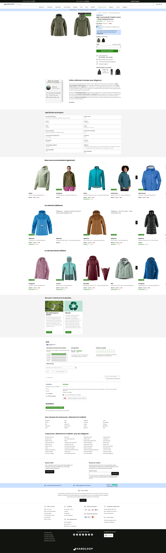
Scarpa (85, 424)
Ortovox (47, 422)
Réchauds (66, 437)
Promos (118, 7)
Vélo (81, 7)
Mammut (86, 427)
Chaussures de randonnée (70, 442)
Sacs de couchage (49, 453)
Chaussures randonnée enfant (71, 449)
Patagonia (47, 420)
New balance (106, 422)
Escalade (75, 7)
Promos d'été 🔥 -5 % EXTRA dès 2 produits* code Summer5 (83, 9)
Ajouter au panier (107, 51)
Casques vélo (67, 451)
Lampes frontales (49, 451)
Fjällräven (99, 15)
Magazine (125, 7)
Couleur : (102, 36)
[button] (59, 25)
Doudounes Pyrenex (88, 444)
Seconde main (103, 7)
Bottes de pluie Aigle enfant (90, 440)
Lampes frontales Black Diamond (91, 449)
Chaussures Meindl (88, 451)
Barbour (66, 427)
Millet (65, 422)
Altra (65, 420)
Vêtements (41, 7)
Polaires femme (48, 440)
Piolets (65, 440)
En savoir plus (100, 33)
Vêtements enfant (88, 437)
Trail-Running (67, 7)
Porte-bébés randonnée (69, 453)
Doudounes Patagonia (108, 453)
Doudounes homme (49, 442)
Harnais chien (106, 442)
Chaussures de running (69, 446)
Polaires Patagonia (88, 442)
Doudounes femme (49, 437)
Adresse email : (93, 470)
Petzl (104, 427)
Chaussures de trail (68, 444)
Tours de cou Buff (107, 449)
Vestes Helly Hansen (88, 446)
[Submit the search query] (153, 5)
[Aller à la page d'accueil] (97, 12)
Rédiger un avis (110, 21)
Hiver (86, 7)
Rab (46, 424)
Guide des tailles (116, 44)
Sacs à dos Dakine (88, 453)
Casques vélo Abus (107, 451)
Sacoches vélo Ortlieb (108, 446)
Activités (93, 7)
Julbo (104, 420)
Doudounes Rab (106, 440)
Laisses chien (106, 444)
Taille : (98, 44)
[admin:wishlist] (119, 51)
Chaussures (49, 7)
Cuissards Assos (106, 437)
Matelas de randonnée (50, 449)
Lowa (46, 427)
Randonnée (58, 7)
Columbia (86, 422)
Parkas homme (48, 444)
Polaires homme (48, 446)
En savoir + (72, 102)
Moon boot (66, 424)
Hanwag (105, 424)
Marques (111, 7)
